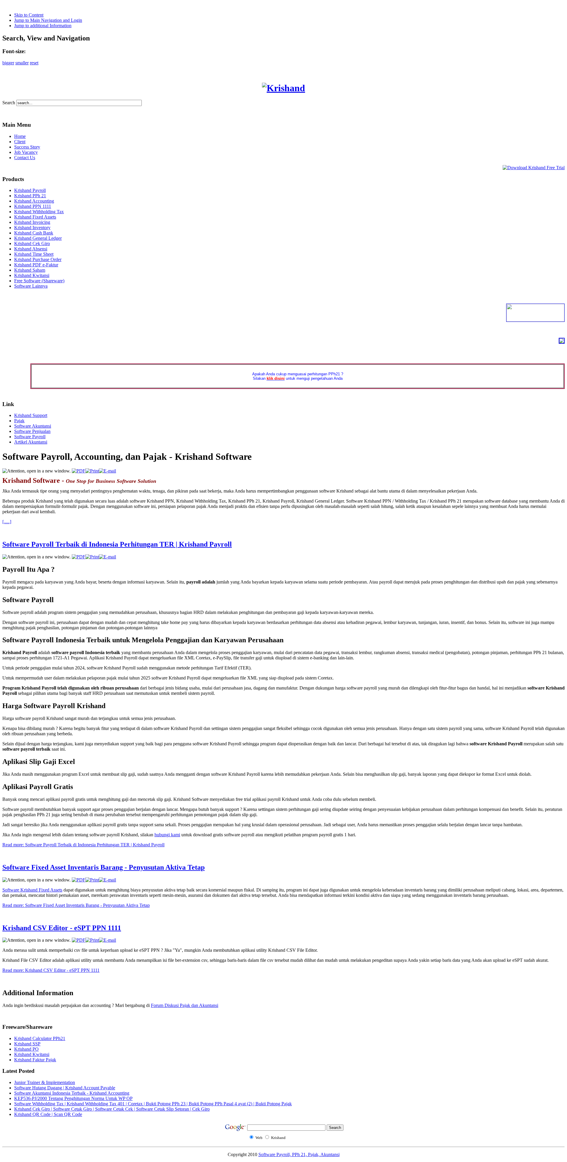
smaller (22, 62)
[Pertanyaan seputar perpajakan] (535, 319)
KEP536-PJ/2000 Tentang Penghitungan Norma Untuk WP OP (73, 1098)
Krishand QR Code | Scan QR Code (48, 1114)
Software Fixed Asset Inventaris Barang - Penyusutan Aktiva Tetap (103, 867)
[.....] (6, 521)
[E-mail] (107, 470)
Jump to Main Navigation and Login (48, 20)
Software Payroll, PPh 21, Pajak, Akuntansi (299, 1154)
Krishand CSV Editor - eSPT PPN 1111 (61, 928)
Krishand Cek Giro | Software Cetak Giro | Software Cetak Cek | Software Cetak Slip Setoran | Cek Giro (112, 1109)
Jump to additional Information (42, 25)
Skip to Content (28, 14)
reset (34, 62)
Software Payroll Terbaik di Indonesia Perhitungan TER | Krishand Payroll (117, 544)
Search (9, 102)
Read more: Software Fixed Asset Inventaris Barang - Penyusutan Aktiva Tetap (76, 905)
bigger (8, 62)
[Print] (92, 470)
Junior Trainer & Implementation (44, 1082)
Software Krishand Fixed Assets (32, 889)
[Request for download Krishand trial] (534, 167)
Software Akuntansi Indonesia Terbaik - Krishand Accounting (71, 1093)
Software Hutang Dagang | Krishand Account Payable (64, 1087)
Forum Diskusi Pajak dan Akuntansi (184, 1005)
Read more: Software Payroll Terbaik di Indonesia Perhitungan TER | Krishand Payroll (83, 844)
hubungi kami (167, 834)
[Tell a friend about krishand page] (562, 341)
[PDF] (78, 470)
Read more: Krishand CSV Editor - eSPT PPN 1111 (51, 970)
